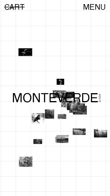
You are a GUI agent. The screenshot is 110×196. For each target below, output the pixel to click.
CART (14, 7)
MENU (94, 7)
